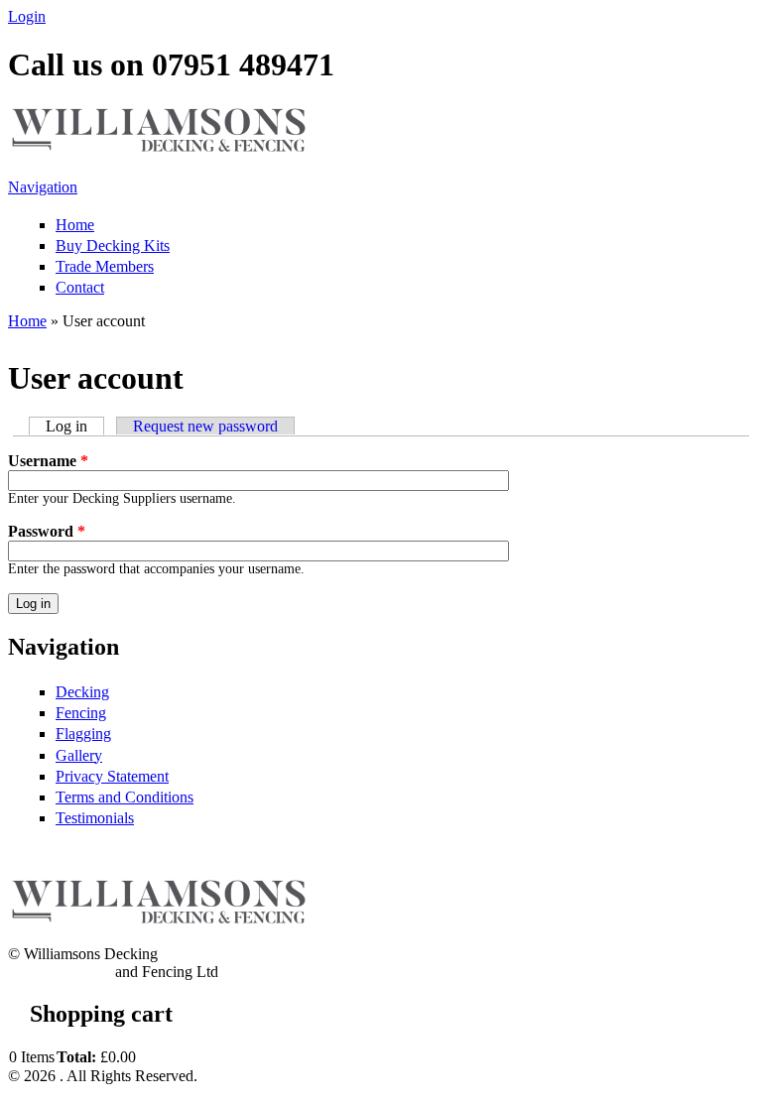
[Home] (157, 148)
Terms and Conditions (124, 797)
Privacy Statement (112, 776)
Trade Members (105, 266)
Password (46, 531)
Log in (75, 426)
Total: (76, 1056)
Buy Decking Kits (113, 245)
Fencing (81, 712)
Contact (80, 287)
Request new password (205, 426)
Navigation (42, 187)
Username (48, 460)
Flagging (83, 733)
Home (75, 224)
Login (27, 16)
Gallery (79, 755)
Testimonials (95, 817)
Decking (82, 691)
